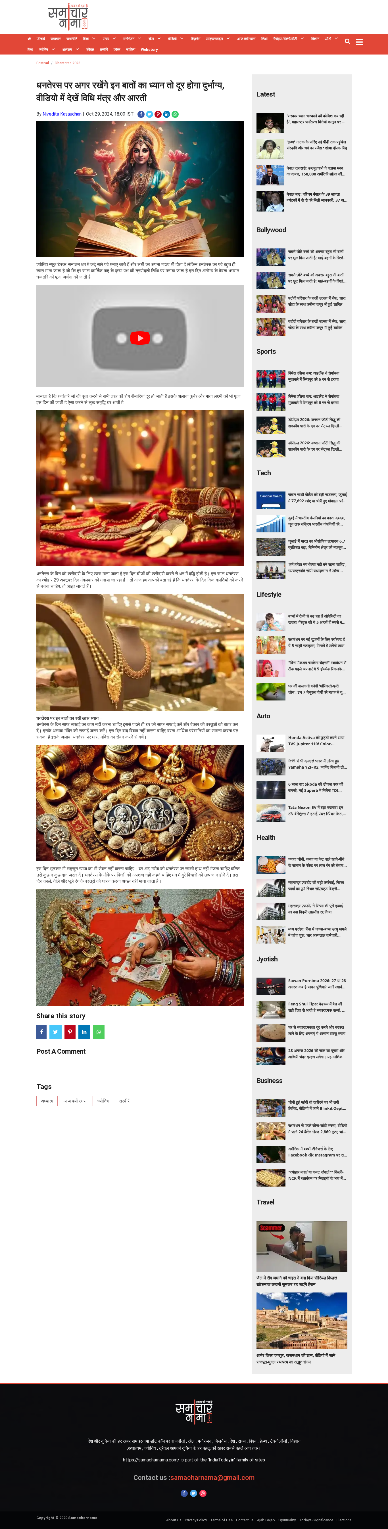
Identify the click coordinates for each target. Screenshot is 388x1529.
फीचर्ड (41, 39)
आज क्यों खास (246, 39)
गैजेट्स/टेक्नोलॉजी (285, 39)
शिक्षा (264, 39)
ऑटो (328, 39)
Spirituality (287, 1520)
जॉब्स (117, 49)
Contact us (245, 1520)
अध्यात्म (67, 49)
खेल (151, 39)
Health (265, 838)
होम (29, 39)
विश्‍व (86, 39)
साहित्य (130, 49)
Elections (344, 1520)
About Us (174, 1520)
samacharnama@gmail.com (194, 1478)
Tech (263, 473)
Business (269, 1081)
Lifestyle (268, 595)
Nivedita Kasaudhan (62, 114)
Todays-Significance (316, 1520)
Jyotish (267, 959)
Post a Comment (60, 1051)
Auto (263, 716)
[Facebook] (184, 1493)
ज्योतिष (43, 49)
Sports (266, 351)
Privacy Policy (196, 1520)
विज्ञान (315, 39)
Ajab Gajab (266, 1520)
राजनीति (71, 39)
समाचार (56, 39)
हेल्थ (30, 49)
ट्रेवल (90, 49)
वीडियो (172, 39)
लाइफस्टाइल (214, 39)
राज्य (106, 39)
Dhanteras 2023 (67, 63)
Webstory (149, 49)
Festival (42, 63)
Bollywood (271, 230)
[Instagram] (202, 1493)
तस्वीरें (104, 49)
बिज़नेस (196, 39)
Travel (265, 1202)
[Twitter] (193, 1493)
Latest (265, 94)
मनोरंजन (128, 39)
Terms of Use (221, 1520)
